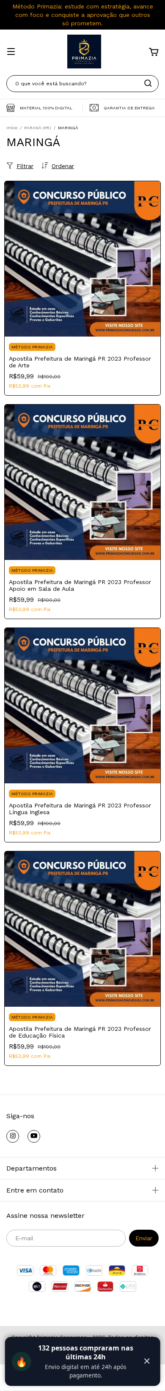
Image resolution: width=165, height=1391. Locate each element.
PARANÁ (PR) (37, 127)
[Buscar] (148, 83)
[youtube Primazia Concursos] (34, 1136)
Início (11, 127)
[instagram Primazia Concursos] (12, 1136)
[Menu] (11, 52)
